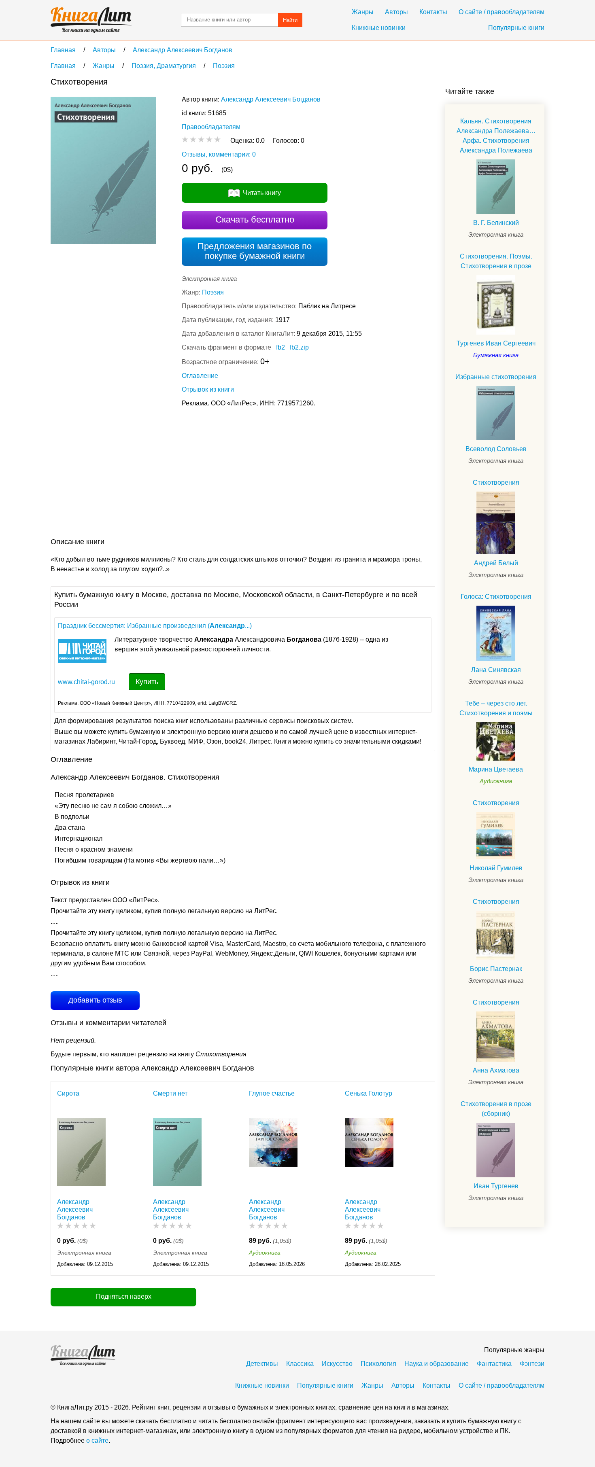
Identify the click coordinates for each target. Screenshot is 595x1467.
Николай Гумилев (496, 868)
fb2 (280, 347)
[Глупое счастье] (273, 1153)
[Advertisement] (198, 474)
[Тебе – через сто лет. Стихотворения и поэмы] (495, 741)
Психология (378, 1363)
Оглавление (200, 375)
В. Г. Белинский (496, 222)
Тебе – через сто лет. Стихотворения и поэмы (496, 708)
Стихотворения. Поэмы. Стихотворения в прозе (496, 261)
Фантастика (494, 1363)
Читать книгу (262, 192)
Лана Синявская (496, 669)
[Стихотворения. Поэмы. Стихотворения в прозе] (495, 305)
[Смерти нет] (177, 1153)
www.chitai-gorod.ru (86, 681)
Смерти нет (170, 1093)
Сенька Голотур (368, 1093)
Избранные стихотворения (495, 376)
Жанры (363, 11)
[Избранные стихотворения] (495, 413)
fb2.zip (299, 347)
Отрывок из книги (208, 389)
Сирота (68, 1093)
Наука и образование (436, 1363)
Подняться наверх (123, 1296)
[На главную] (91, 20)
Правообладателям (211, 126)
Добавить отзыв (95, 1000)
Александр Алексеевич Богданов (271, 99)
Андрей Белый (496, 563)
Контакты (433, 11)
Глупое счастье (272, 1093)
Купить (147, 682)
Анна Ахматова (496, 1070)
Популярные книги (516, 27)
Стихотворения (496, 482)
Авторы (396, 11)
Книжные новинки (379, 27)
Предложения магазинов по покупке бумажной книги (255, 251)
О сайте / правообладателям (501, 11)
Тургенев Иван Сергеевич (496, 343)
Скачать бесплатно (254, 219)
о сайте (97, 1440)
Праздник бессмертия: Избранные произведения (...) (155, 625)
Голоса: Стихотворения (496, 596)
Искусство (337, 1363)
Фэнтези (532, 1363)
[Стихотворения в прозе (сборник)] (495, 1150)
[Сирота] (81, 1153)
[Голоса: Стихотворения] (495, 633)
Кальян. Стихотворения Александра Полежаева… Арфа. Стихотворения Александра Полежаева (496, 136)
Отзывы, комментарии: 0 (219, 154)
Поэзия (213, 292)
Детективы (262, 1363)
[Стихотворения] (495, 523)
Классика (300, 1363)
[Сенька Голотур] (369, 1153)
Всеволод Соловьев (496, 448)
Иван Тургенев (496, 1186)
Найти (290, 20)
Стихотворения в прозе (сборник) (496, 1108)
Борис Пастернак (496, 968)
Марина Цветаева (496, 769)
